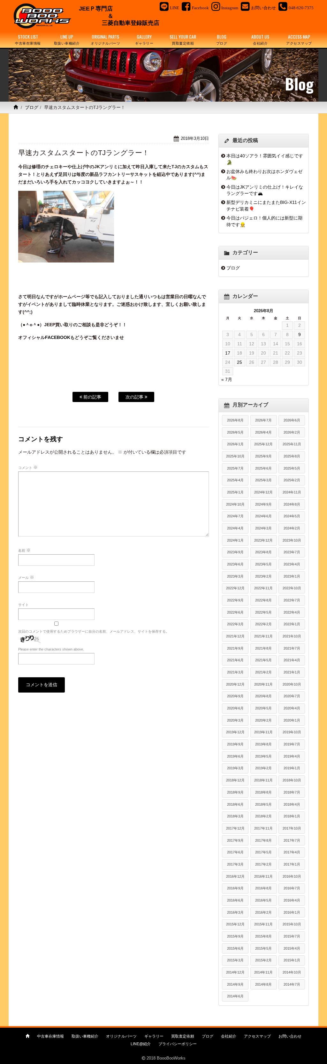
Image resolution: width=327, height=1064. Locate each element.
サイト (23, 605)
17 (227, 353)
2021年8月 (263, 648)
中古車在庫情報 (50, 1036)
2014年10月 (292, 972)
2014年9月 (235, 984)
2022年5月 (263, 612)
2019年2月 (263, 768)
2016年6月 (235, 900)
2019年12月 (235, 732)
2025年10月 (235, 456)
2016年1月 (292, 912)
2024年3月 (263, 528)
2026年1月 (235, 444)
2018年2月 (263, 816)
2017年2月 (263, 864)
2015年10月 (292, 924)
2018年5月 (263, 804)
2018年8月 (263, 792)
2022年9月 (235, 600)
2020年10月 (292, 684)
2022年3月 (235, 624)
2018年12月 (235, 780)
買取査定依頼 (182, 1036)
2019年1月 (292, 768)
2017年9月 (235, 840)
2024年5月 (292, 516)
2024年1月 (235, 540)
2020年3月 (235, 720)
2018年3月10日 (195, 138)
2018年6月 (235, 804)
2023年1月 (292, 576)
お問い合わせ (289, 1036)
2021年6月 (235, 660)
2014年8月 (263, 984)
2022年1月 (292, 624)
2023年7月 (292, 552)
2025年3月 (263, 480)
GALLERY (144, 39)
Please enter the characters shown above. (51, 649)
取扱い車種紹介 (85, 1036)
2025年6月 (263, 468)
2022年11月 (263, 588)
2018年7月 (292, 792)
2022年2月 (263, 624)
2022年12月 (235, 588)
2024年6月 (263, 516)
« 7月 (226, 379)
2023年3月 (235, 576)
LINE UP (67, 39)
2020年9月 (235, 696)
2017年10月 (292, 828)
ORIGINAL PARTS (105, 39)
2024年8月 (292, 504)
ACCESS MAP (299, 39)
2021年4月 (292, 660)
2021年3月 (235, 672)
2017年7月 (292, 840)
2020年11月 (263, 684)
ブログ (31, 107)
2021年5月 (263, 660)
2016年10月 (292, 876)
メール (26, 577)
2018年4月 (292, 804)
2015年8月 (263, 936)
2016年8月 (263, 888)
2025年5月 (292, 468)
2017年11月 (263, 828)
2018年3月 (235, 816)
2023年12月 (263, 540)
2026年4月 (263, 432)
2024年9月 (263, 504)
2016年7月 (292, 888)
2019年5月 (263, 756)
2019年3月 (235, 768)
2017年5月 (263, 852)
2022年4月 (292, 612)
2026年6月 (292, 420)
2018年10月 (292, 780)
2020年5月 (263, 708)
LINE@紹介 (141, 1044)
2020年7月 (292, 696)
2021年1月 (292, 672)
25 (239, 362)
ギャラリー (154, 1036)
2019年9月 (235, 744)
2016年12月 (235, 876)
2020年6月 (235, 708)
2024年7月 (235, 516)
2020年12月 (235, 684)
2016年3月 (235, 912)
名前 (24, 550)
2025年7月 (235, 468)
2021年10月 (292, 636)
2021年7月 (292, 648)
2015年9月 (235, 936)
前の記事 (91, 396)
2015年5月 (263, 948)
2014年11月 (263, 972)
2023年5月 (263, 564)
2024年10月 (235, 504)
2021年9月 (235, 648)
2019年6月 (235, 756)
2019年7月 (292, 744)
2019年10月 (292, 732)
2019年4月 (292, 756)
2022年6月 (235, 612)
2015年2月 (263, 960)
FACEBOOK (57, 337)
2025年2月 (292, 480)
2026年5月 (235, 432)
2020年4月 (292, 708)
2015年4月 (292, 948)
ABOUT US (260, 39)
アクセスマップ (257, 1036)
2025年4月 (235, 480)
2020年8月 (263, 696)
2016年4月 (292, 900)
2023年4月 (292, 564)
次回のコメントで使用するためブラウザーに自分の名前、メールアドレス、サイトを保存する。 (93, 631)
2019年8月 (263, 744)
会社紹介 (228, 1036)
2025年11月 (292, 444)
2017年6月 (235, 852)
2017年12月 (235, 828)
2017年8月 (263, 840)
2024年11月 (292, 492)
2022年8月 (263, 600)
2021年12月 (235, 636)
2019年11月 (263, 732)
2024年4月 (235, 528)
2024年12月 (263, 492)
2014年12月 (235, 972)
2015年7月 (292, 936)
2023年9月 (235, 552)
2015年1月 (292, 960)
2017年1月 (292, 864)
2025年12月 (263, 444)
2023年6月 (235, 564)
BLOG (221, 39)
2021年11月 (263, 636)
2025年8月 (292, 456)
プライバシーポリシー (177, 1044)
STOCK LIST (28, 39)
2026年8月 (235, 420)
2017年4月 (292, 852)
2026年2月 (292, 432)
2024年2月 (292, 528)
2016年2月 (263, 912)
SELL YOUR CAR (183, 39)
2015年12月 (235, 924)
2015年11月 (263, 924)
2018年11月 (263, 780)
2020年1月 (292, 720)
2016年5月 (263, 900)
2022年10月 (292, 588)
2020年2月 (263, 720)
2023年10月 (292, 540)
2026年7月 (263, 420)
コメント (28, 467)
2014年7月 (292, 984)
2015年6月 (235, 948)
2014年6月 (235, 996)
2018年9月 (235, 792)
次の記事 (135, 396)
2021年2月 (263, 672)
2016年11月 (263, 876)
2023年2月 (263, 576)
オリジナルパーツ (121, 1036)
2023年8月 (263, 552)
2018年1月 (292, 816)
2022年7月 (292, 600)
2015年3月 (235, 960)
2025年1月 (235, 492)
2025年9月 (263, 456)
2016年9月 (235, 888)
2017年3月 (235, 864)
